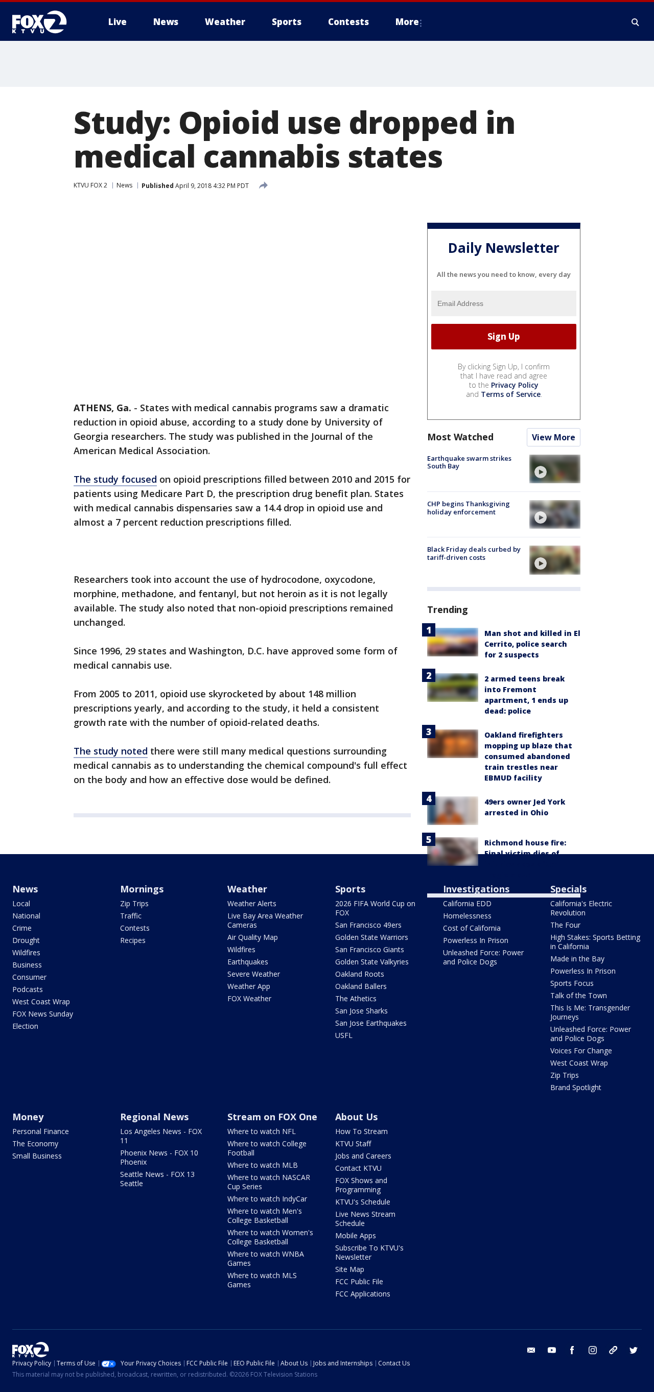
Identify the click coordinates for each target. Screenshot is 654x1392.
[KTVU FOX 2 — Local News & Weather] (46, 22)
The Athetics (356, 998)
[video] (554, 469)
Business (27, 965)
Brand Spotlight (575, 1087)
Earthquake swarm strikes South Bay (469, 462)
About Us (356, 1117)
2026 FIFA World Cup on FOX (375, 908)
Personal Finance (40, 1131)
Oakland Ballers (361, 986)
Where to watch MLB (262, 1165)
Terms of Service (511, 394)
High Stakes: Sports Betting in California (595, 941)
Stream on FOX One (272, 1117)
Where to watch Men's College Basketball (264, 1215)
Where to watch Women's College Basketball (270, 1237)
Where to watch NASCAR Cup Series (268, 1181)
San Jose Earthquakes (371, 1023)
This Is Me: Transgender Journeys (590, 1012)
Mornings (142, 889)
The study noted (111, 751)
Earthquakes (247, 961)
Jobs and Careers (363, 1156)
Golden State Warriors (371, 937)
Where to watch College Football (267, 1148)
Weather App (248, 986)
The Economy (35, 1143)
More (407, 22)
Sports (350, 889)
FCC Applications (362, 1294)
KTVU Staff (353, 1143)
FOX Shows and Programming (361, 1184)
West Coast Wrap (41, 1001)
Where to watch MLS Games (262, 1279)
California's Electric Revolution (581, 908)
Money (27, 1117)
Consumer (29, 977)
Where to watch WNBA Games (265, 1258)
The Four (565, 925)
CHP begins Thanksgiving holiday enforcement (468, 507)
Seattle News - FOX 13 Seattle (157, 1178)
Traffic (131, 916)
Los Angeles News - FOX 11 (161, 1135)
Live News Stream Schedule (365, 1218)
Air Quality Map (252, 937)
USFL (344, 1035)
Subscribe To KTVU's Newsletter (369, 1252)
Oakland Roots (359, 974)
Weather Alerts (251, 903)
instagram (593, 1350)
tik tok (613, 1350)
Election (25, 1026)
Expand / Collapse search (635, 22)
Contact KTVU (358, 1168)
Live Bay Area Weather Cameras (265, 920)
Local (21, 903)
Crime (22, 928)
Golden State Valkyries (372, 961)
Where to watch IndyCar (267, 1199)
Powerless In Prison (475, 940)
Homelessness (467, 916)
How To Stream (361, 1131)
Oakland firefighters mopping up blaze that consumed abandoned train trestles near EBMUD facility (528, 756)
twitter (633, 1350)
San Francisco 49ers (368, 925)
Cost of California (472, 928)
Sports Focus (572, 983)
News (124, 185)
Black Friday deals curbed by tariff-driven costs (474, 553)
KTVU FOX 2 (90, 185)
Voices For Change (581, 1050)
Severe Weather (253, 974)
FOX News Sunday (42, 1014)
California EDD (467, 903)
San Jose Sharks (361, 1011)
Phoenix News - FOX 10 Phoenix (159, 1157)
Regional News (154, 1117)
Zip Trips (134, 903)
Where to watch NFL (261, 1131)
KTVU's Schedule (362, 1202)
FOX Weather (249, 998)
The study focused (115, 479)
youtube (552, 1350)
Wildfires (26, 952)
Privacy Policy (515, 385)
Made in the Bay (577, 958)
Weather (247, 889)
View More (553, 437)
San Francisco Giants (369, 949)
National (26, 916)
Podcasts (27, 989)
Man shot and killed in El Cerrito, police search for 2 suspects (532, 643)
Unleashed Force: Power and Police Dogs (483, 957)
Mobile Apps (355, 1235)
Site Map (349, 1269)
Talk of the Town (578, 995)
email (531, 1350)
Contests (135, 928)
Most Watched (460, 437)
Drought (26, 940)
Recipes (133, 940)
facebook (572, 1350)
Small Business (37, 1156)
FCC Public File (359, 1281)
